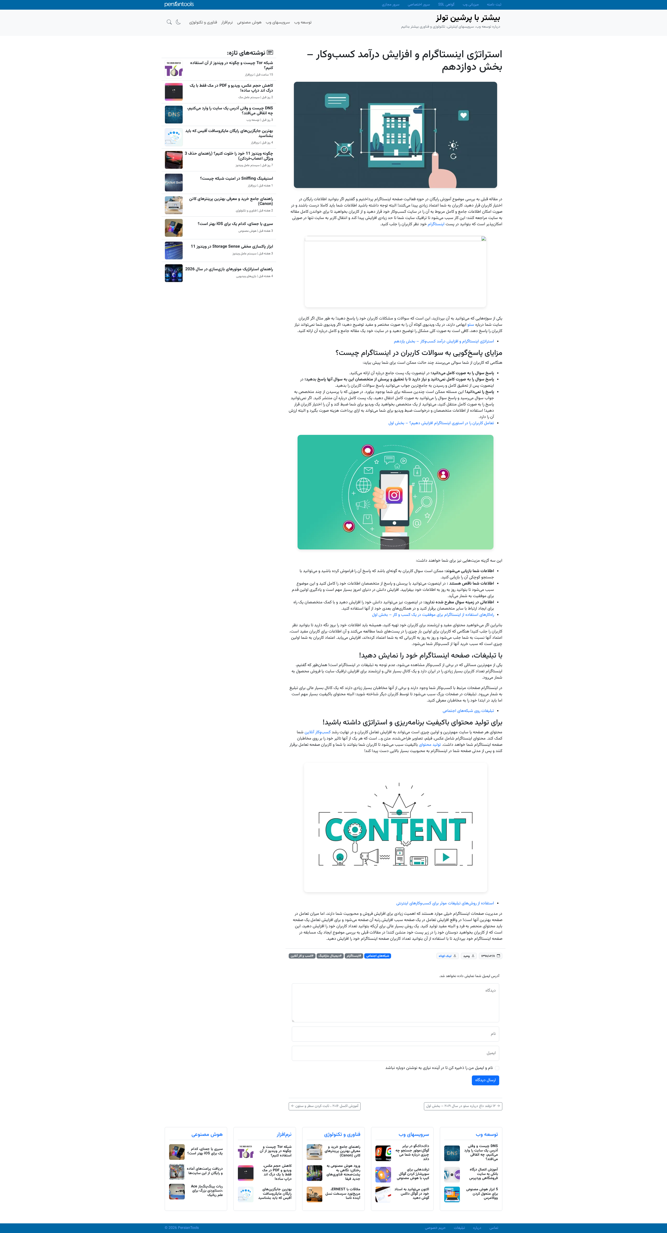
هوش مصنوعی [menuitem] (249, 22)
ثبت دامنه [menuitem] (494, 5)
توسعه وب (487, 1134)
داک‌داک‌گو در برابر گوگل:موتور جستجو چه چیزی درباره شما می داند (412, 1152)
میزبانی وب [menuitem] (471, 5)
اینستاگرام (436, 224)
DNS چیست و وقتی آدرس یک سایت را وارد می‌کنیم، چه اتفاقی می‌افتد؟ (230, 111)
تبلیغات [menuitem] (459, 1228)
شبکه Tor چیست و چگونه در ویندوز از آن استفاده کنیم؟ (231, 65)
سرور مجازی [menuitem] (390, 5)
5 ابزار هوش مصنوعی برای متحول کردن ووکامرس (482, 1194)
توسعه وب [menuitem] (303, 22)
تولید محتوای (430, 745)
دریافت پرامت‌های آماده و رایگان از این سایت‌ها (205, 1171)
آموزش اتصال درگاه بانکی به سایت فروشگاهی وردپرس (483, 1174)
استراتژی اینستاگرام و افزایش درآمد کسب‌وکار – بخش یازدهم (444, 341)
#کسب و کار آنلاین (302, 956)
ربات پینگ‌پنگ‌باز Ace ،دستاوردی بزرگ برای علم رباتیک (207, 1191)
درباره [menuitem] (477, 1228)
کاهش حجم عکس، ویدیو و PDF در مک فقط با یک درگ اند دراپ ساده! (231, 88)
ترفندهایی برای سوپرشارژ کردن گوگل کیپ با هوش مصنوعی (413, 1174)
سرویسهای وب (414, 1134)
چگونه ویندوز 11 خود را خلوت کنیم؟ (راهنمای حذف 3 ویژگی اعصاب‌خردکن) (229, 156)
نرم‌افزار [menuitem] (227, 22)
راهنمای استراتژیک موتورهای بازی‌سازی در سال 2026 (229, 269)
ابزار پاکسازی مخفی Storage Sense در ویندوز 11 (232, 246)
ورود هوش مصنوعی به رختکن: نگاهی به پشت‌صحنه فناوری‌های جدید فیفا (343, 1172)
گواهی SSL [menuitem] (446, 5)
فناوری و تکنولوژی (342, 1134)
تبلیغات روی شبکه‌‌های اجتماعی (468, 711)
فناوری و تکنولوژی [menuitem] (203, 22)
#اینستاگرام (354, 956)
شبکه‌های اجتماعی (377, 956)
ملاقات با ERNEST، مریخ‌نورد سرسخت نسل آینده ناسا (342, 1194)
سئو (470, 325)
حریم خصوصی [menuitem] (435, 1228)
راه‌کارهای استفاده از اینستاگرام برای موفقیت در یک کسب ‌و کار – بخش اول (433, 615)
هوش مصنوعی (207, 1134)
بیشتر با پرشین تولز (468, 17)
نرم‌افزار (284, 1134)
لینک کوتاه (445, 956)
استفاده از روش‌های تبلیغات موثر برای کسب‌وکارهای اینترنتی (445, 903)
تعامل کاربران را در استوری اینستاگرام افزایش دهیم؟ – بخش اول (441, 423)
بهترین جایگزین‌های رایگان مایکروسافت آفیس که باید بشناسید (229, 133)
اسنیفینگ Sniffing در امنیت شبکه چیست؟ (236, 179)
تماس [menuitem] (494, 1228)
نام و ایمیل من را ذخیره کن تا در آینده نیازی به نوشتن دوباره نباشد (439, 1068)
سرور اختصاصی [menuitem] (419, 5)
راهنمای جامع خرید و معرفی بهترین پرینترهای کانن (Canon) (231, 201)
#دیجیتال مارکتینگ (330, 956)
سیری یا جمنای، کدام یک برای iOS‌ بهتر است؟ (235, 224)
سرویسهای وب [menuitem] (278, 22)
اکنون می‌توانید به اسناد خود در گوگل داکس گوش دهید (411, 1194)
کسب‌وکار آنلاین (318, 732)
